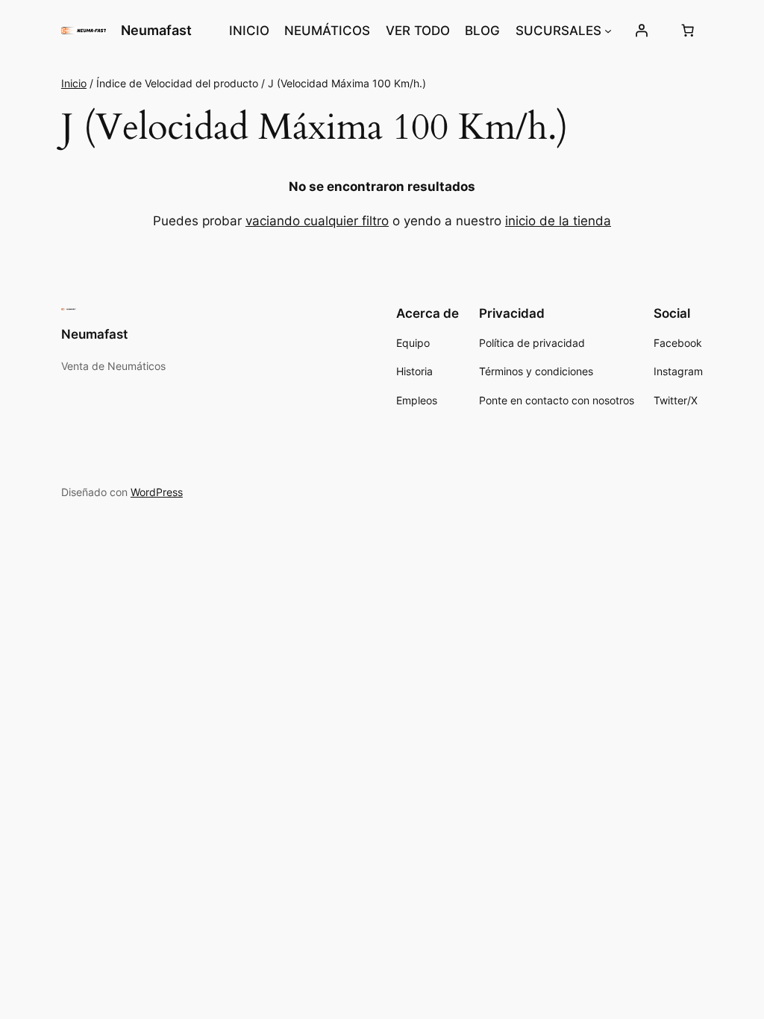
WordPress (157, 492)
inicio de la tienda (558, 220)
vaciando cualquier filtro (317, 220)
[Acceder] (641, 30)
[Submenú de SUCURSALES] (608, 30)
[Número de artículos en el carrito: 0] (687, 30)
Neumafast (156, 30)
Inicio (74, 83)
